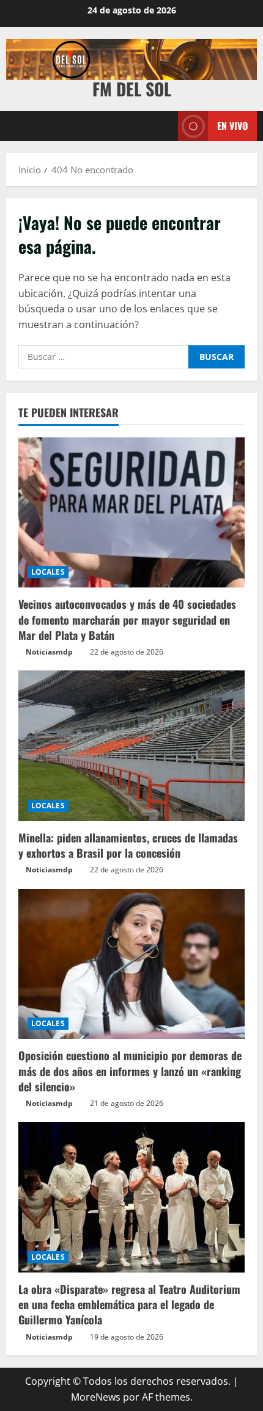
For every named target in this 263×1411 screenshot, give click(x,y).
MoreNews (95, 1397)
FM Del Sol (131, 88)
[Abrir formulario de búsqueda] (162, 126)
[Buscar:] (103, 356)
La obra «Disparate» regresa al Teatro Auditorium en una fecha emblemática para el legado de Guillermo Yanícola (129, 1304)
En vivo (232, 125)
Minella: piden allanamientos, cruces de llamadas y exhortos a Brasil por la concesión (128, 845)
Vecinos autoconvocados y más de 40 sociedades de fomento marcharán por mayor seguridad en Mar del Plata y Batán (127, 619)
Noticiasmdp (49, 652)
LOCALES (48, 572)
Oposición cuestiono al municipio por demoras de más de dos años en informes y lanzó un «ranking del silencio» (130, 1070)
